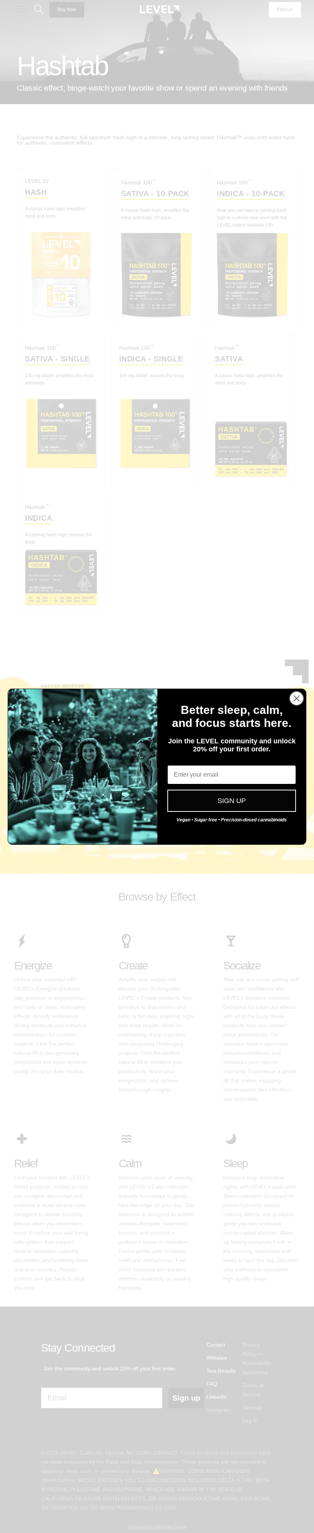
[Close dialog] (296, 698)
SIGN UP (232, 801)
